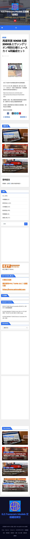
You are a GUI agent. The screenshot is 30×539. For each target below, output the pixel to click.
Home (3, 530)
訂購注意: (25, 532)
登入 (10, 183)
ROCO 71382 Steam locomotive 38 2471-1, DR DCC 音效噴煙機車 (13, 137)
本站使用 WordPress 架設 (8, 526)
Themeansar (23, 526)
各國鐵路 (26, 530)
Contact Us (12, 530)
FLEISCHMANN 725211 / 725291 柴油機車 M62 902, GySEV (13, 487)
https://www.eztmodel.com (14, 289)
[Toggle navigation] (16, 27)
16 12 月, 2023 (8, 442)
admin (14, 140)
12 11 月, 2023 (8, 489)
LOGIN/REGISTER (20, 530)
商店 (4, 532)
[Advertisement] (8, 352)
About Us (7, 530)
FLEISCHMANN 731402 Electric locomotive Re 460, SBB (15, 168)
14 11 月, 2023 (8, 458)
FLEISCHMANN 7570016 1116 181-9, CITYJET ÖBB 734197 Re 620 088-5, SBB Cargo (15, 153)
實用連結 (8, 532)
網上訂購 (20, 532)
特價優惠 (5, 214)
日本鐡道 (5, 206)
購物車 (15, 535)
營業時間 (23, 117)
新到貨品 (4, 37)
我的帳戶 (12, 532)
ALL (4, 134)
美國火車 (5, 217)
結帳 (16, 532)
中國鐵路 (5, 199)
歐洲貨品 (11, 134)
